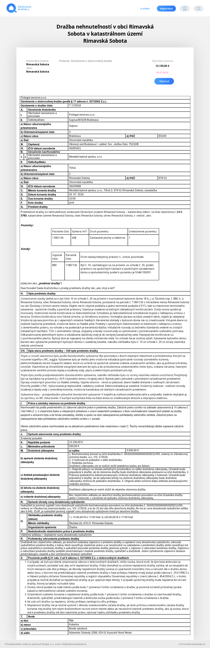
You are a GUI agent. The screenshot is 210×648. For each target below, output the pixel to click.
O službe (145, 8)
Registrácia (166, 8)
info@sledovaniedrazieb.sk (74, 644)
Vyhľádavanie (197, 9)
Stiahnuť (164, 81)
